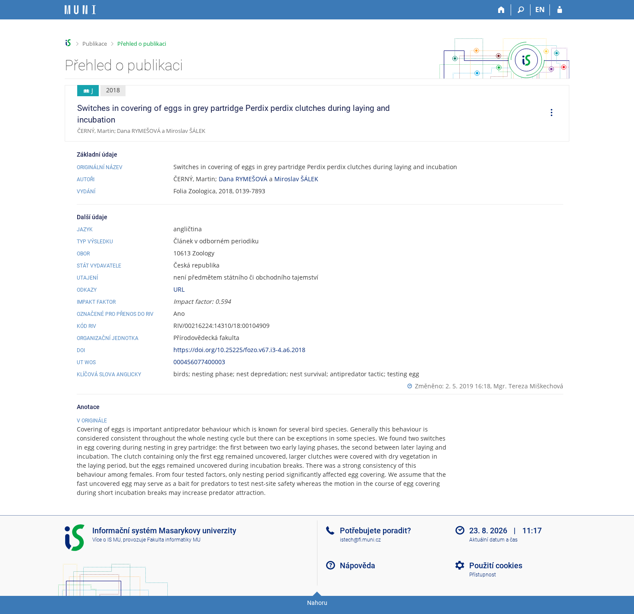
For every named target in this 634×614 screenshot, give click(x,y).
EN (540, 9)
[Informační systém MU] (68, 43)
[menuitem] (548, 113)
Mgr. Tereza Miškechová (528, 386)
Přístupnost (482, 575)
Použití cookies (495, 565)
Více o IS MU (106, 540)
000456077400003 (199, 362)
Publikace (94, 43)
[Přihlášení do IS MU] (559, 10)
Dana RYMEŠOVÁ (243, 179)
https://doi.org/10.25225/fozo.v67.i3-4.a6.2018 (239, 350)
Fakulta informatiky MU (174, 540)
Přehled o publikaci (141, 43)
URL (179, 289)
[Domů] (501, 10)
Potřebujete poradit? (375, 530)
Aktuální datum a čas (493, 540)
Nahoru (317, 602)
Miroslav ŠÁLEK (296, 179)
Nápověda (357, 565)
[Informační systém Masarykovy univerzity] (80, 9)
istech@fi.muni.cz (360, 540)
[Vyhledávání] (520, 10)
